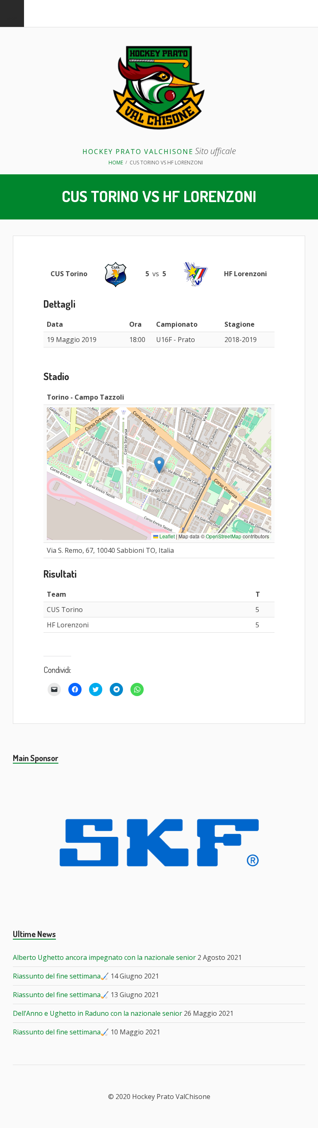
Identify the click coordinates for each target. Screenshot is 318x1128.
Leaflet (166, 536)
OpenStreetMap (223, 536)
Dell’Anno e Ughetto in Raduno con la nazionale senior (97, 1013)
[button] (159, 465)
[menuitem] (12, 13)
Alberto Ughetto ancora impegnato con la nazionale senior (104, 957)
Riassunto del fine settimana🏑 (61, 976)
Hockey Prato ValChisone (137, 151)
